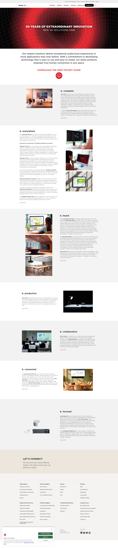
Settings (45, 540)
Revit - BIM (22, 519)
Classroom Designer (25, 508)
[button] (52, 5)
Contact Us (89, 5)
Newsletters (83, 492)
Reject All (45, 537)
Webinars (62, 511)
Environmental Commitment (27, 492)
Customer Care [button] (84, 502)
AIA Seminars (63, 508)
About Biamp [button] (23, 484)
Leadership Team (24, 495)
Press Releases (84, 489)
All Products (43, 492)
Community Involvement (26, 489)
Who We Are (63, 486)
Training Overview (64, 505)
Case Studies (83, 495)
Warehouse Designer (25, 505)
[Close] (51, 529)
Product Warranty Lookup (86, 511)
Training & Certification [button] (66, 502)
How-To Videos (43, 519)
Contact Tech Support (45, 508)
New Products (43, 486)
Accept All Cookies (45, 533)
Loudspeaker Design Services (27, 513)
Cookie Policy (27, 542)
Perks (61, 492)
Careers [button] (62, 484)
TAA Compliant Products (46, 495)
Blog (81, 486)
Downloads (43, 511)
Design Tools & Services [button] (26, 502)
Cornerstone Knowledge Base (47, 505)
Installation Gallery (85, 497)
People (62, 489)
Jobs (61, 495)
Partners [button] (82, 484)
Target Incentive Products (46, 489)
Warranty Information (45, 516)
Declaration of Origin (45, 513)
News (81, 529)
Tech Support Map (84, 505)
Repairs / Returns (84, 513)
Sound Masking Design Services (27, 516)
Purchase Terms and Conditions (88, 508)
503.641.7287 (63, 531)
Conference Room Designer (27, 511)
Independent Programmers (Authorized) (26, 523)
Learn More (64, 117)
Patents (21, 497)
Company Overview (25, 486)
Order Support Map (85, 516)
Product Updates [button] (44, 484)
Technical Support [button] (45, 502)
